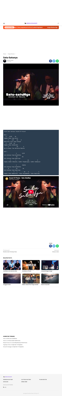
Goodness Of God (26, 271)
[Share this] (50, 61)
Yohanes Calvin (55, 250)
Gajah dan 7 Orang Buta (17, 344)
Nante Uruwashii (45, 284)
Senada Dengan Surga (46, 271)
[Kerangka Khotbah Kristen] (31, 23)
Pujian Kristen (43, 379)
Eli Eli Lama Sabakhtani (12, 338)
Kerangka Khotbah (8, 379)
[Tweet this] (53, 61)
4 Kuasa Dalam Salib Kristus (14, 340)
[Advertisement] (31, 10)
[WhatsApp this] (57, 61)
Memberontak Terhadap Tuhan (10, 250)
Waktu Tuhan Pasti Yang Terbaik (30, 284)
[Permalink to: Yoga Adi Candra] (4, 61)
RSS (5, 387)
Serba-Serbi (24, 381)
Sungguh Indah (7, 284)
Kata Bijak (5, 381)
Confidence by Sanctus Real (10, 271)
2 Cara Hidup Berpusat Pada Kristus (19, 342)
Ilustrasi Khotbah (26, 379)
